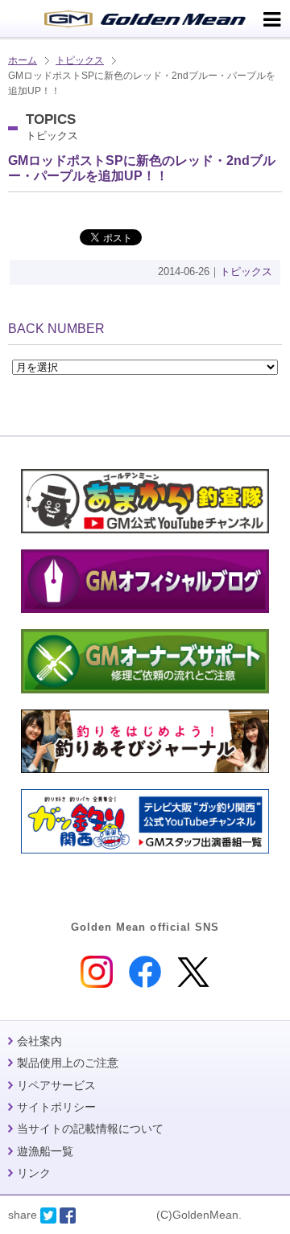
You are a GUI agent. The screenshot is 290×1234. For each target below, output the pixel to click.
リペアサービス (56, 1085)
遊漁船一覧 (45, 1151)
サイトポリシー (56, 1106)
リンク (34, 1172)
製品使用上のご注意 (67, 1062)
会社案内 (39, 1041)
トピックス (80, 60)
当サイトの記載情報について (90, 1128)
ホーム (22, 60)
